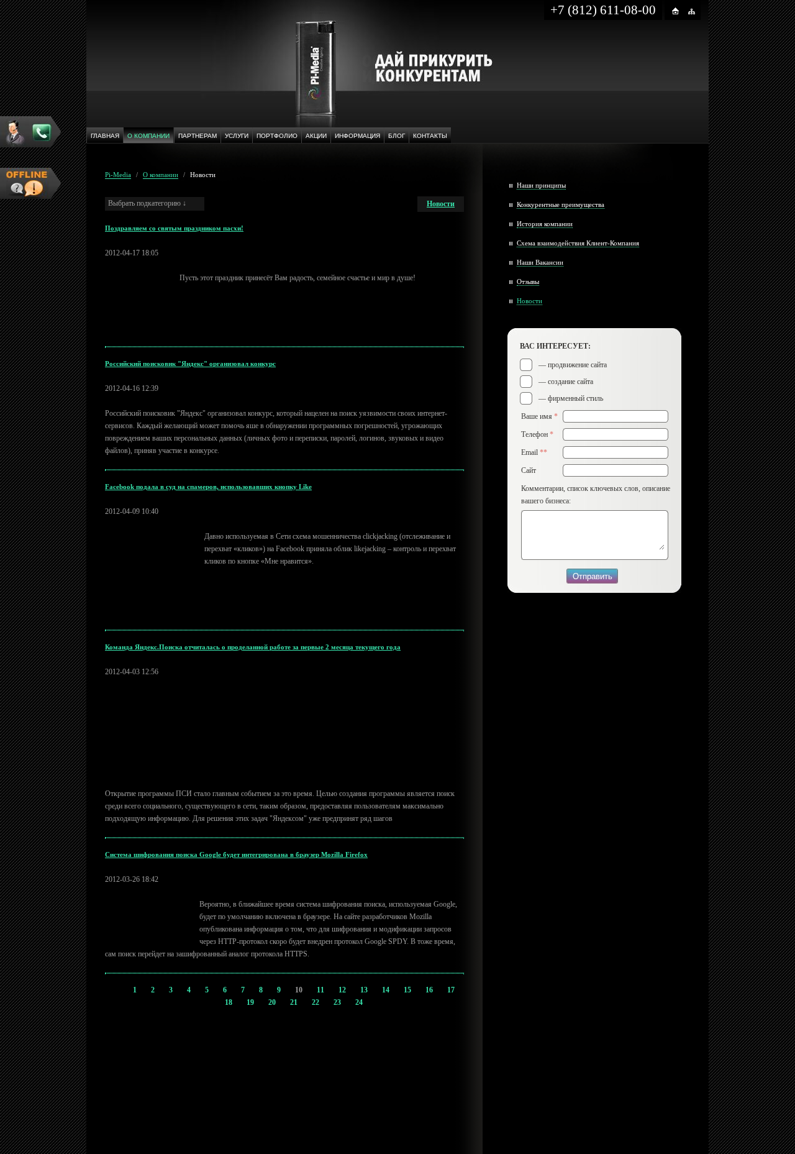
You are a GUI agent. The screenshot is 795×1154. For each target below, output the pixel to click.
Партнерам (197, 135)
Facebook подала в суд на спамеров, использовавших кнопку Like (208, 486)
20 (272, 1002)
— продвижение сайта (572, 364)
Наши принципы (541, 185)
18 (228, 1002)
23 (337, 1002)
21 (294, 1002)
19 (250, 1002)
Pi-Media (118, 174)
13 (364, 990)
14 (385, 990)
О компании (148, 135)
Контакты (430, 135)
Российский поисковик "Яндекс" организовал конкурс (190, 363)
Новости (203, 174)
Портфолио (277, 135)
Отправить (592, 576)
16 (429, 990)
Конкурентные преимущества (560, 204)
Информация (357, 135)
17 (451, 990)
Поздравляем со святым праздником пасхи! (174, 228)
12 (342, 990)
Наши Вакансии (540, 262)
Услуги (236, 135)
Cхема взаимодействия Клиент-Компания (578, 243)
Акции (316, 135)
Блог (396, 135)
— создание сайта (565, 381)
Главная (105, 135)
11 (320, 990)
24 (359, 1002)
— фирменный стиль (570, 398)
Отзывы (528, 281)
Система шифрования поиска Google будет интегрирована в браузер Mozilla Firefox (236, 854)
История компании (545, 223)
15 (407, 990)
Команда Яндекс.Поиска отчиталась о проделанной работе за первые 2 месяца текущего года (253, 647)
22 (315, 1002)
